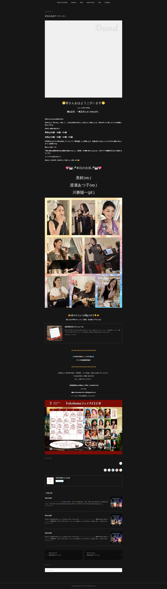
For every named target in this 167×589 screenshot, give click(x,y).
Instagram (107, 2)
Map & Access (90, 2)
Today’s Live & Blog (62, 2)
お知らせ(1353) (48, 458)
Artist (99, 2)
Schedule (73, 2)
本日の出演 (48, 498)
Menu (81, 2)
